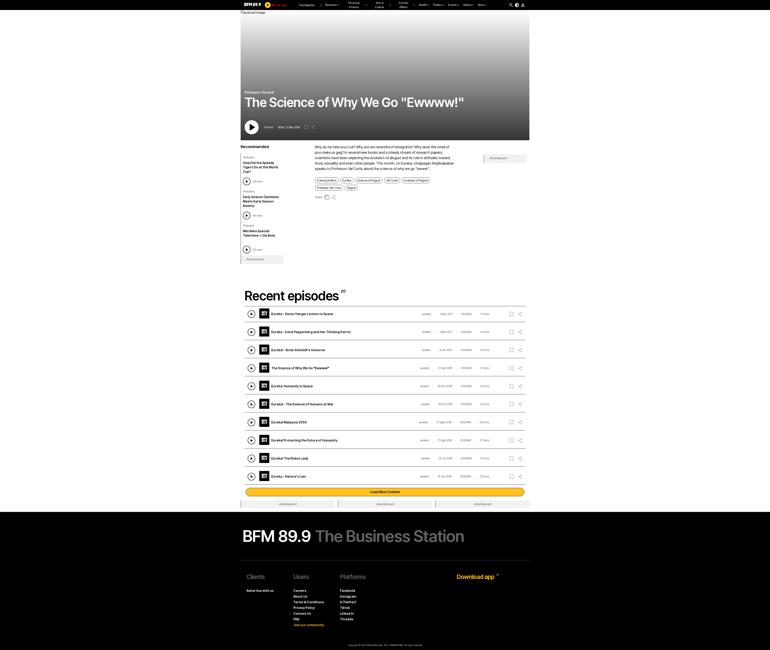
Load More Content (385, 492)
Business (331, 4)
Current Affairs (403, 5)
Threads (346, 619)
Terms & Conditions (308, 602)
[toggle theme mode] (517, 5)
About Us (300, 596)
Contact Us (302, 613)
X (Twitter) (348, 602)
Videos (467, 4)
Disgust (351, 187)
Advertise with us (260, 591)
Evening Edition (326, 180)
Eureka (346, 180)
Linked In (347, 613)
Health (423, 4)
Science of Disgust (368, 180)
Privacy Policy (304, 608)
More (481, 4)
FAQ (296, 619)
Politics (437, 4)
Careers (299, 591)
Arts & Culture (379, 5)
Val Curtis (392, 180)
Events (452, 4)
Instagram (348, 596)
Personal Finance (354, 5)
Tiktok (345, 608)
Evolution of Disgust (416, 180)
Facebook (347, 591)
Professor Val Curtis (329, 187)
